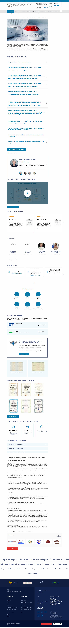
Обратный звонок (40, 592)
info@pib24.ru (46, 7)
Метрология (23, 598)
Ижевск (28, 569)
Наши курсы (24, 596)
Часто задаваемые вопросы (12, 609)
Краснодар (9, 559)
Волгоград (13, 569)
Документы (17, 11)
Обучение (11, 11)
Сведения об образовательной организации (42, 11)
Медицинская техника (24, 605)
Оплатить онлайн (57, 623)
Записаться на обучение (13, 206)
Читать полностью (12, 228)
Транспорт (23, 610)
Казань (38, 564)
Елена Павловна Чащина (27, 159)
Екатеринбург (50, 564)
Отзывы (29, 11)
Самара (63, 569)
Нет (58, 5)
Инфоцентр (23, 11)
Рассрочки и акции (10, 612)
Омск (44, 569)
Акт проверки (9, 600)
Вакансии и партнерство (11, 610)
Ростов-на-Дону (53, 569)
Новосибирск (40, 559)
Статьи (8, 602)
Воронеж (21, 569)
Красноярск (37, 569)
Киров (30, 564)
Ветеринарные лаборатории (26, 609)
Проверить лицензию (13, 416)
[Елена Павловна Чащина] (14, 163)
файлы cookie (56, 615)
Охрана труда (23, 600)
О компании (10, 596)
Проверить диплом (24, 354)
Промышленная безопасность (26, 602)
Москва (24, 559)
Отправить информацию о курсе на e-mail (16, 149)
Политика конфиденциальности (12, 607)
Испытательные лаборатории (26, 607)
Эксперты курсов (10, 605)
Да (54, 5)
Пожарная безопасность (25, 604)
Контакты (56, 11)
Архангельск (62, 564)
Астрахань (4, 569)
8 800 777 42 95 (43, 590)
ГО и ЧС (22, 612)
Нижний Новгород (18, 564)
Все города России (35, 573)
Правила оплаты (10, 604)
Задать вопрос (12, 548)
